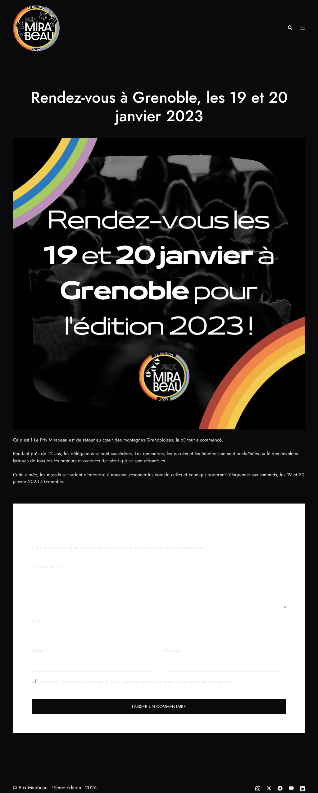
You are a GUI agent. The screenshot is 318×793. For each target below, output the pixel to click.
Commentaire (47, 566)
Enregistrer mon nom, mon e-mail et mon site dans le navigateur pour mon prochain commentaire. (136, 681)
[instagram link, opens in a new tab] (257, 787)
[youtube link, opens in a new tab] (291, 787)
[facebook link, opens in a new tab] (280, 787)
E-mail (40, 650)
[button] (289, 28)
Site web (172, 650)
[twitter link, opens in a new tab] (268, 787)
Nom (39, 620)
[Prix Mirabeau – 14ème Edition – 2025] (36, 27)
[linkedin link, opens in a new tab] (302, 787)
